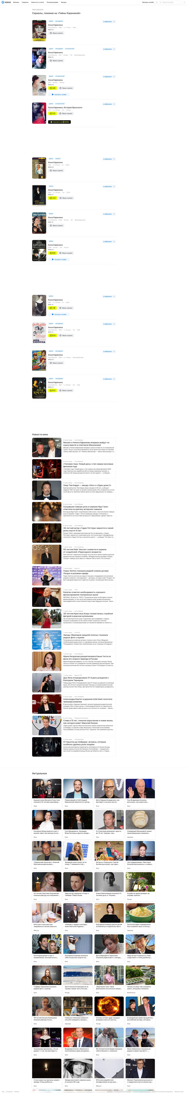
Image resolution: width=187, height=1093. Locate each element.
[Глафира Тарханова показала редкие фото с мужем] (46, 980)
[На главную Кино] (7, 2)
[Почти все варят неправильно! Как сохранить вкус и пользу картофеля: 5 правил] (140, 917)
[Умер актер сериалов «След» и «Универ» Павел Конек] (78, 886)
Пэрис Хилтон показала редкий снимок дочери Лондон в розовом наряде (85, 572)
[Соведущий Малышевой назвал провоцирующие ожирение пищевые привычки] (140, 824)
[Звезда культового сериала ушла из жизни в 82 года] (78, 1073)
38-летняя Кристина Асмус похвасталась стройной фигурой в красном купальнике (88, 614)
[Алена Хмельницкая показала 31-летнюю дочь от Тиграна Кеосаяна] (109, 886)
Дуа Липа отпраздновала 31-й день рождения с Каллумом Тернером (86, 679)
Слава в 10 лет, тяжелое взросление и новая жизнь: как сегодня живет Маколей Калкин (88, 721)
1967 (49, 302)
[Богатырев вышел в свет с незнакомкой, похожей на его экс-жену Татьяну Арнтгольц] (46, 949)
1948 (60, 357)
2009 (49, 247)
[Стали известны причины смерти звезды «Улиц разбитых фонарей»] (46, 1073)
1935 (60, 330)
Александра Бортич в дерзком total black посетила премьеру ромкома (87, 700)
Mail (3, 1091)
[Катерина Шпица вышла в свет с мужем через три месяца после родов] (46, 824)
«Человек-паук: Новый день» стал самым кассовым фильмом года (88, 465)
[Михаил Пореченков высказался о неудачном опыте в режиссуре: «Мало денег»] (140, 1073)
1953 (49, 192)
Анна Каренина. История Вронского (65, 107)
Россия (62, 82)
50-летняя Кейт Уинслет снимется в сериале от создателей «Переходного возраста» (84, 550)
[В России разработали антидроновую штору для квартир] (109, 1073)
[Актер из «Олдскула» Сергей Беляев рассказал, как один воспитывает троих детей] (109, 855)
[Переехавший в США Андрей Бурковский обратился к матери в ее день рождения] (78, 793)
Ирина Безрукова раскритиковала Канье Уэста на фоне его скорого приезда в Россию (87, 657)
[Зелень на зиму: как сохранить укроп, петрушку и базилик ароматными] (140, 980)
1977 (60, 55)
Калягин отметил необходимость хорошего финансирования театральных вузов (84, 593)
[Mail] (3, 2)
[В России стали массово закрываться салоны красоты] (46, 917)
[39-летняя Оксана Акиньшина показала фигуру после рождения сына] (46, 1011)
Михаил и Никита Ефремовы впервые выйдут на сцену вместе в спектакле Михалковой (86, 443)
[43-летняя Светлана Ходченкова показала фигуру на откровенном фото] (46, 886)
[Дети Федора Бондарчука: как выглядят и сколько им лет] (109, 793)
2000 (60, 220)
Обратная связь (178, 1091)
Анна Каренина (55, 25)
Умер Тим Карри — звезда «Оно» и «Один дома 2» (87, 485)
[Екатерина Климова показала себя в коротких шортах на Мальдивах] (78, 949)
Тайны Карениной (37, 9)
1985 (60, 27)
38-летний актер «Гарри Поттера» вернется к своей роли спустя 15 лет (88, 529)
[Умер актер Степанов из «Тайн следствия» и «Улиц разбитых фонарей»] (140, 949)
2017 (49, 82)
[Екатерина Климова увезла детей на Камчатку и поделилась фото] (109, 917)
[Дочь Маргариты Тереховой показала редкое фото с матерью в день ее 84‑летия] (109, 949)
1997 (60, 385)
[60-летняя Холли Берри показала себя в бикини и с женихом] (109, 1042)
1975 (49, 165)
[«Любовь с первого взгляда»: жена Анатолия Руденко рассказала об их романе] (78, 917)
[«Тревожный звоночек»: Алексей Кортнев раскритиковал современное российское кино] (46, 855)
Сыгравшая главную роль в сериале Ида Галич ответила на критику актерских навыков (85, 508)
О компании (9, 1091)
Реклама (16, 1091)
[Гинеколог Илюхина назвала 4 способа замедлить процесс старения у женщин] (78, 1011)
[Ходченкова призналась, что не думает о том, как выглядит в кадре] (46, 1042)
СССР (67, 165)
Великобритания (80, 55)
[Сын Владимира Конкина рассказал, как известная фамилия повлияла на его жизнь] (140, 793)
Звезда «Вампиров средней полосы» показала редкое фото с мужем (85, 636)
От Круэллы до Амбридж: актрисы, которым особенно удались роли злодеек (84, 743)
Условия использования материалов (162, 1091)
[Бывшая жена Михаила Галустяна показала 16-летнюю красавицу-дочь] (46, 793)
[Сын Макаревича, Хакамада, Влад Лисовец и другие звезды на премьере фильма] (78, 824)
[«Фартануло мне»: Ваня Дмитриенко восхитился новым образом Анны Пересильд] (109, 980)
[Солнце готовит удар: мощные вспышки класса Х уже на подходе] (109, 1011)
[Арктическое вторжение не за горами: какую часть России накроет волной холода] (78, 980)
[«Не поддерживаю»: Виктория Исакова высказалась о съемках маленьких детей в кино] (140, 855)
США (74, 27)
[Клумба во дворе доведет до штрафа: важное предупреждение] (140, 886)
